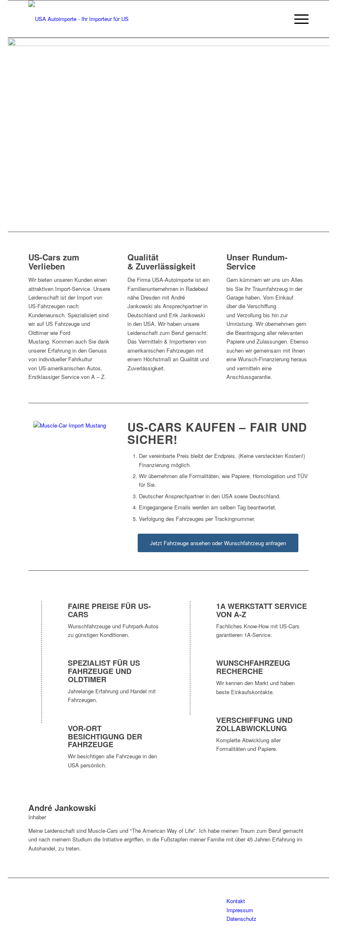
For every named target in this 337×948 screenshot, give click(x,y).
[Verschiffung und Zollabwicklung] (191, 728)
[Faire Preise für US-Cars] (42, 614)
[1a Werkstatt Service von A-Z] (191, 614)
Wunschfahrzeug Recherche (253, 667)
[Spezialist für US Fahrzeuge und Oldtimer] (42, 671)
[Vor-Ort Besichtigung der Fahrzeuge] (42, 736)
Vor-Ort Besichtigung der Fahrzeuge (105, 736)
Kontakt (235, 901)
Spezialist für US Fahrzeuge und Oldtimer (104, 671)
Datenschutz (241, 918)
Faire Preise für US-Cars (109, 610)
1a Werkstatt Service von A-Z (261, 610)
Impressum (239, 910)
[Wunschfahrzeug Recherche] (191, 671)
